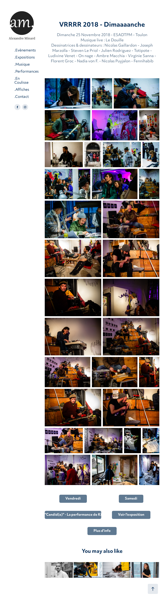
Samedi (131, 498)
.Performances (26, 71)
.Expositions (24, 57)
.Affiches (21, 90)
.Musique (22, 64)
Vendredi (73, 498)
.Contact (21, 97)
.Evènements (25, 50)
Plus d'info (102, 531)
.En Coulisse (21, 81)
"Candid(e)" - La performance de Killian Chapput (73, 514)
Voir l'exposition (131, 514)
